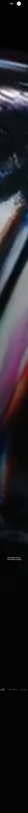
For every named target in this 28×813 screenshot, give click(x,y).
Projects (6, 6)
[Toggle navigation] (19, 4)
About (22, 6)
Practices (14, 6)
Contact (14, 11)
